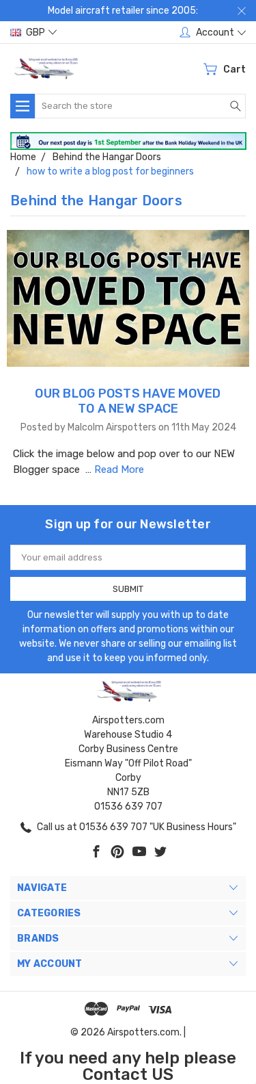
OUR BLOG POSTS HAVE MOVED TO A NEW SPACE (128, 401)
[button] (128, 141)
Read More (119, 469)
